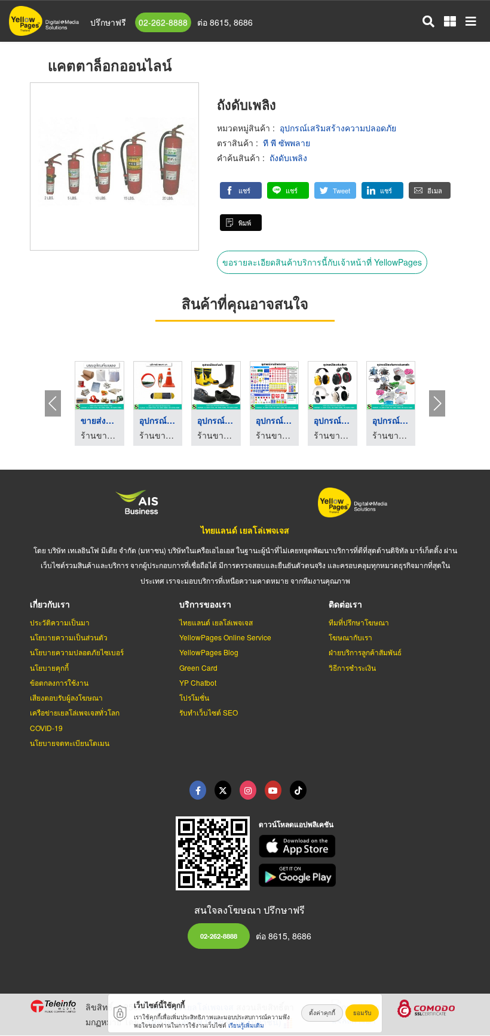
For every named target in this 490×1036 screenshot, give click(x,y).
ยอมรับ (362, 1013)
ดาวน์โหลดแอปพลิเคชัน (296, 824)
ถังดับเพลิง (288, 158)
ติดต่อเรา (345, 604)
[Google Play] (360, 875)
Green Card (198, 667)
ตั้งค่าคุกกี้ (322, 1013)
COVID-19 (46, 728)
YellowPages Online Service (225, 637)
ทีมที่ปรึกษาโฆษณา (359, 622)
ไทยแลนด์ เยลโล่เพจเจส (245, 530)
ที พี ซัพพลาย (286, 143)
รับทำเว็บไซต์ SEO (208, 712)
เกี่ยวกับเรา (50, 604)
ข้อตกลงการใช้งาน (59, 682)
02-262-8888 (163, 22)
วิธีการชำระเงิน (352, 667)
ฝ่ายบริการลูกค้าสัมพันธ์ (365, 652)
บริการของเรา (205, 604)
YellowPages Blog (208, 652)
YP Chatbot (197, 682)
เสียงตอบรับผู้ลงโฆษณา (66, 697)
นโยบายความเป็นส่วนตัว (69, 637)
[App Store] (360, 846)
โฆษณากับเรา (350, 637)
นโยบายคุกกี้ (49, 667)
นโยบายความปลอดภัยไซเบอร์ (77, 652)
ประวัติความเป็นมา (60, 622)
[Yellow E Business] (197, 790)
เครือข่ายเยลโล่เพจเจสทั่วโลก (75, 712)
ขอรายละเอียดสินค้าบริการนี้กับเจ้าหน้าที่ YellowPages (322, 262)
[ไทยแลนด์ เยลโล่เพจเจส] (223, 790)
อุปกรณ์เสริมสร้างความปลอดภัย (338, 128)
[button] (241, 190)
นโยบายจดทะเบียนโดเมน (69, 743)
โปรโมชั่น (194, 697)
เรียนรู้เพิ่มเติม (246, 1025)
